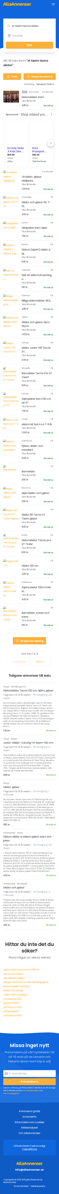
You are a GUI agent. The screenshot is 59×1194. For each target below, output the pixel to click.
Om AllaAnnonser (29, 1133)
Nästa (39, 661)
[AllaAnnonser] (17, 4)
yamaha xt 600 (12, 999)
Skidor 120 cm (30, 566)
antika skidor (11, 1011)
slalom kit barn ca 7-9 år (37, 424)
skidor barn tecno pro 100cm (21, 969)
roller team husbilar (15, 995)
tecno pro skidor (13, 974)
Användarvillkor (31, 1090)
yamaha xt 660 (12, 1015)
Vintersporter (9, 832)
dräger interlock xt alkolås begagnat (26, 982)
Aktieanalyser (29, 1127)
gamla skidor (11, 1003)
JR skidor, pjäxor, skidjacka (32, 179)
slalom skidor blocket (16, 986)
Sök (29, 45)
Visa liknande (29, 100)
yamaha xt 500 (12, 1007)
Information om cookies (29, 1122)
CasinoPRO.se (29, 1149)
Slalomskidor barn (33, 97)
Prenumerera (29, 1081)
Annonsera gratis (29, 1111)
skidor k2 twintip (13, 990)
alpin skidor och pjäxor (35, 493)
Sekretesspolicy (37, 1186)
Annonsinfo (29, 1117)
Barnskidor (28, 471)
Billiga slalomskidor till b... (37, 300)
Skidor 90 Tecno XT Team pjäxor (33, 516)
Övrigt (6, 686)
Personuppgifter (11, 1093)
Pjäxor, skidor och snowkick (32, 448)
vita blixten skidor (14, 978)
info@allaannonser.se (29, 1170)
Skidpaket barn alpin (34, 228)
